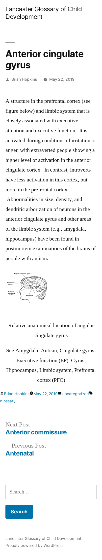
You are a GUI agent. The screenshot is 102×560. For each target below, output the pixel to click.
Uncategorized (75, 393)
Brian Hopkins (24, 79)
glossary (8, 401)
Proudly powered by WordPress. (34, 545)
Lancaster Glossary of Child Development (43, 538)
